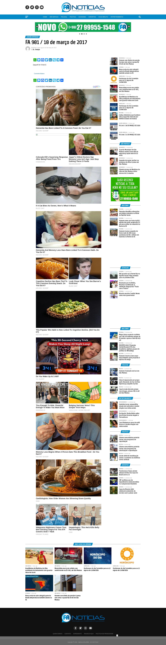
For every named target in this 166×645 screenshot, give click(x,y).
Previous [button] (37, 26)
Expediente (77, 633)
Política (73, 17)
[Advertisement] (125, 252)
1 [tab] (79, 33)
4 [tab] (86, 33)
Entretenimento (117, 17)
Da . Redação (36, 49)
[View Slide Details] (83, 27)
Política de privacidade (104, 633)
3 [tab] (84, 33)
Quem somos (57, 633)
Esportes (92, 17)
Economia (82, 17)
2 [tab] (81, 33)
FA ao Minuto (103, 17)
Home (45, 17)
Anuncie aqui (88, 633)
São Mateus (54, 17)
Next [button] (128, 26)
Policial (64, 17)
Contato (68, 633)
